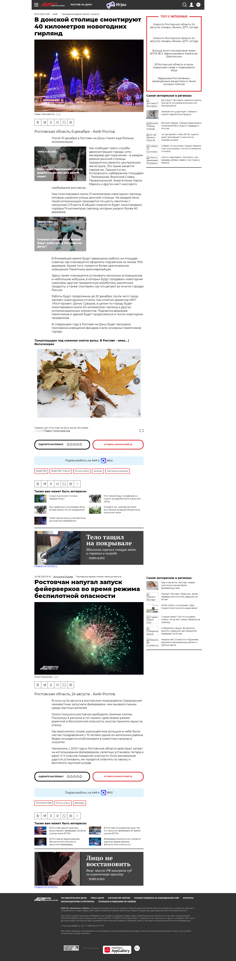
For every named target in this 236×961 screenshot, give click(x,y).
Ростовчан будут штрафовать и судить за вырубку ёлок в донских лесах (122, 499)
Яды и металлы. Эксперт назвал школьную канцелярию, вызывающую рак (178, 585)
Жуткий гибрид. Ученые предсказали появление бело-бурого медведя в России (181, 126)
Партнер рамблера (91, 948)
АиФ (58, 114)
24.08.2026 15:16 (42, 576)
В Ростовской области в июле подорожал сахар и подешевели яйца (174, 67)
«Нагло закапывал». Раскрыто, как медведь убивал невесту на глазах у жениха (180, 160)
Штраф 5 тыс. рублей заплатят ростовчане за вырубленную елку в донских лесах (122, 510)
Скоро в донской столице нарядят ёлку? (63, 497)
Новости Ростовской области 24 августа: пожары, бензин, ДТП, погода (174, 26)
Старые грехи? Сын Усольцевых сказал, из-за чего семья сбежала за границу (180, 619)
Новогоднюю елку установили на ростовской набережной (67, 519)
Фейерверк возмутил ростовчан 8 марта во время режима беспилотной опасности (122, 842)
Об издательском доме (74, 898)
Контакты (188, 898)
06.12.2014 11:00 (42, 14)
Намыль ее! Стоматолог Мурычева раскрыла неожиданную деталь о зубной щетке (179, 642)
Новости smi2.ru (45, 566)
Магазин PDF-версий (119, 898)
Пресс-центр (97, 898)
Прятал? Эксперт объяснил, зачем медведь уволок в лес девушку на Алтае (179, 597)
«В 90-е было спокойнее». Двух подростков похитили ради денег (179, 606)
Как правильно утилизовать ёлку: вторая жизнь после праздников (67, 508)
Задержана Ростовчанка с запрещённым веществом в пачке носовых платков (174, 81)
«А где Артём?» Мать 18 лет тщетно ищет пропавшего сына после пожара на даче (180, 137)
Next (136, 381)
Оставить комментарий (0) (118, 444)
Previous (41, 381)
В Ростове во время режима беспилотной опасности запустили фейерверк (64, 842)
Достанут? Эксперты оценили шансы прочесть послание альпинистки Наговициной (181, 103)
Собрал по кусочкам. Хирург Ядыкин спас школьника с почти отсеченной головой (181, 148)
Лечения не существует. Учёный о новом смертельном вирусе (179, 113)
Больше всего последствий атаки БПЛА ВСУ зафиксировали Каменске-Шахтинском (174, 53)
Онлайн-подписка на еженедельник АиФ (156, 898)
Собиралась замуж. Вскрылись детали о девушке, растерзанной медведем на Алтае (179, 631)
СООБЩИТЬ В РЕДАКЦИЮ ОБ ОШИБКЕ (117, 902)
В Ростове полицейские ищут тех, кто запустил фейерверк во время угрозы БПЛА (122, 831)
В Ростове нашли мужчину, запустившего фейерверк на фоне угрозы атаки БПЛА (67, 831)
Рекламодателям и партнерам (77, 902)
